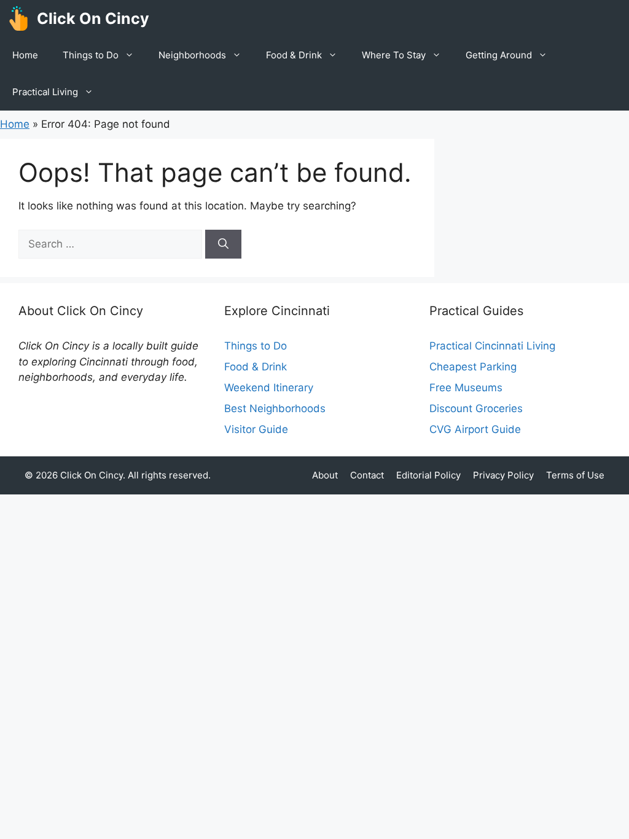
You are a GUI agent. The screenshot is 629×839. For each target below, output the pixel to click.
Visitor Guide (256, 429)
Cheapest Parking (473, 367)
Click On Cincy (93, 18)
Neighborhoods (192, 55)
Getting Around (499, 55)
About (325, 475)
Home (25, 55)
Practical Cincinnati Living (492, 346)
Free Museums (465, 387)
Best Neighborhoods (275, 408)
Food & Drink (294, 55)
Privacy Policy (503, 475)
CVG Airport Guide (475, 429)
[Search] (223, 244)
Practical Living (45, 92)
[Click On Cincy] (18, 18)
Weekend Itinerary (268, 387)
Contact (367, 475)
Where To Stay (394, 55)
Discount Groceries (476, 408)
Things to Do (91, 55)
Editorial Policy (428, 475)
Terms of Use (575, 475)
